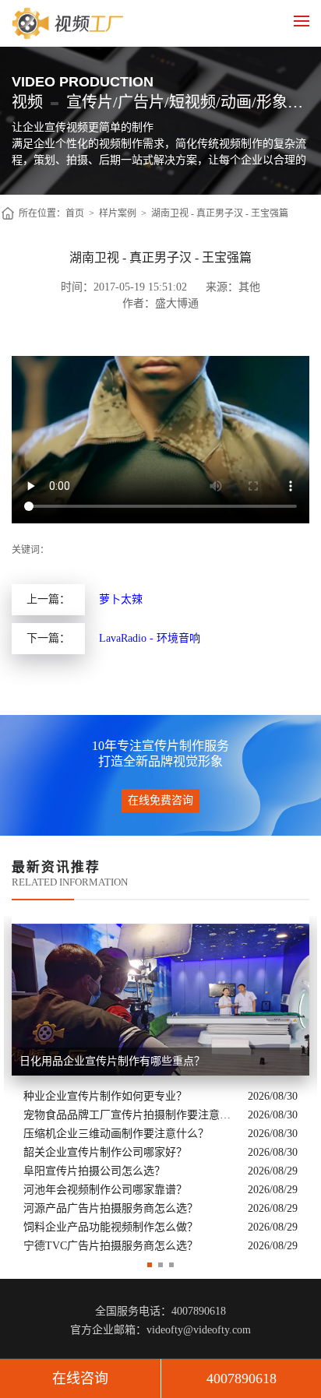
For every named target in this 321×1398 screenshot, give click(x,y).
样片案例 (117, 213)
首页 (74, 213)
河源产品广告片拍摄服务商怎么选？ (110, 1208)
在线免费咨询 (160, 800)
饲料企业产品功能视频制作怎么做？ (110, 1227)
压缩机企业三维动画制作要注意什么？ (116, 1133)
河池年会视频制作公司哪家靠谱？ (105, 1190)
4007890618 (241, 1378)
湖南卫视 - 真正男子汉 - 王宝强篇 (219, 213)
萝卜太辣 (121, 599)
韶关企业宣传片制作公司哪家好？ (105, 1152)
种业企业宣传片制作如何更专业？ (105, 1096)
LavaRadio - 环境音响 (149, 638)
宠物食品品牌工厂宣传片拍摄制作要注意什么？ (131, 1115)
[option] (160, 1085)
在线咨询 (80, 1378)
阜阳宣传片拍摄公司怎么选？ (94, 1171)
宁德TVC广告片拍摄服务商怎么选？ (110, 1246)
